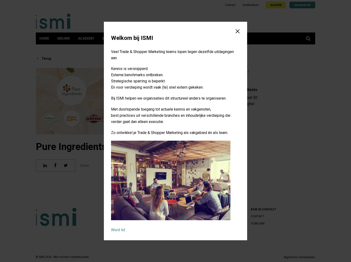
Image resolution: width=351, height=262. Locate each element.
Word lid (118, 230)
